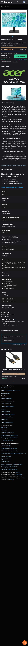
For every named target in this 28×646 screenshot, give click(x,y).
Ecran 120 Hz (4, 419)
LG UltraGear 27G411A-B (7, 440)
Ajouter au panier (21, 56)
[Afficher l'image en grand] (14, 22)
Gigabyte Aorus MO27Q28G (7, 432)
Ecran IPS (3, 409)
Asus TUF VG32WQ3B (6, 456)
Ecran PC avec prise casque (7, 406)
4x (16, 61)
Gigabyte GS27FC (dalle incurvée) (9, 448)
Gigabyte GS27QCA (6, 461)
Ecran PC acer (19, 474)
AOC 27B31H (4, 430)
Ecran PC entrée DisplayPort (8, 401)
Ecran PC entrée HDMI (6, 398)
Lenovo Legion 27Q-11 (6, 445)
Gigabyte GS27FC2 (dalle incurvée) (9, 435)
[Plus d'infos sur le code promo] (25, 49)
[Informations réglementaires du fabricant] (15, 319)
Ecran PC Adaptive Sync (7, 417)
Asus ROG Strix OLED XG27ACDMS (9, 469)
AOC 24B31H (4, 427)
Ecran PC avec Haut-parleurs (8, 414)
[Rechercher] (17, 2)
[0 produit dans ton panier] (21, 2)
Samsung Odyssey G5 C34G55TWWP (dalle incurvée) (13, 453)
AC (23, 478)
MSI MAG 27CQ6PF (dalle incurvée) (9, 451)
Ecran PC (7, 6)
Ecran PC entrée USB (6, 403)
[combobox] (25, 2)
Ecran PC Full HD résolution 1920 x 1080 (10, 390)
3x (13, 61)
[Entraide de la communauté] (24, 642)
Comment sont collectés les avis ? (19, 344)
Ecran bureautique (5, 393)
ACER (21, 476)
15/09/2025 (11, 479)
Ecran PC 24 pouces (6, 388)
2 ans (20, 183)
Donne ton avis (8, 340)
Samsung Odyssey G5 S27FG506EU (9, 438)
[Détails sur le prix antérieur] (2, 53)
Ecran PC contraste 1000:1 (7, 422)
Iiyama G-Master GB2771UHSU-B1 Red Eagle (11, 464)
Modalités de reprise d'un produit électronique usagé (13, 165)
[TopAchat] (8, 2)
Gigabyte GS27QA (5, 459)
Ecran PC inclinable (5, 411)
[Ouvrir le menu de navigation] (2, 2)
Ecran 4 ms (3, 395)
